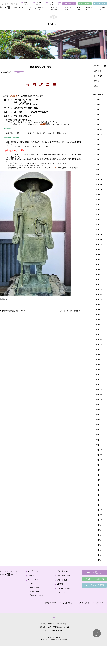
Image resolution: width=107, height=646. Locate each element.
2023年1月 (98, 284)
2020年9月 (98, 405)
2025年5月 (98, 154)
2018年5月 (98, 545)
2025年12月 (98, 129)
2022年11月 (98, 294)
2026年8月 (98, 99)
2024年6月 (98, 209)
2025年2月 (98, 169)
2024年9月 (98, 194)
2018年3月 (98, 555)
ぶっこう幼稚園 (85, 3)
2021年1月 (98, 385)
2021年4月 (98, 370)
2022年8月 (98, 309)
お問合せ (71, 3)
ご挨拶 (31, 584)
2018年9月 (98, 525)
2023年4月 (98, 269)
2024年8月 (98, 199)
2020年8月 (98, 410)
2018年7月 (98, 535)
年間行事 (78, 8)
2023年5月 (98, 264)
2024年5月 (98, 214)
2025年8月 (98, 144)
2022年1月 (98, 334)
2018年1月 (98, 560)
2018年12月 (98, 510)
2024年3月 (98, 224)
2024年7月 (98, 204)
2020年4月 (98, 430)
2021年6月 (98, 359)
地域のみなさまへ (89, 8)
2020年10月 (98, 400)
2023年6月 (98, 259)
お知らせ (30, 8)
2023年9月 (98, 249)
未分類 (96, 81)
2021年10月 (98, 344)
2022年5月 (98, 319)
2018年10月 (98, 520)
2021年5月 (98, 365)
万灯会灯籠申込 (39, 3)
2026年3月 (98, 119)
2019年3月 (98, 495)
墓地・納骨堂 (68, 8)
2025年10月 (98, 134)
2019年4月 (98, 490)
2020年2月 (98, 440)
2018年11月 (98, 515)
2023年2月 (98, 279)
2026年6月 (98, 104)
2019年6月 (98, 480)
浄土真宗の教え (64, 571)
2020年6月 (98, 420)
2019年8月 (98, 470)
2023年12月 (98, 234)
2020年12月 (98, 390)
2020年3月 (98, 435)
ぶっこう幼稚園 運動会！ (70, 311)
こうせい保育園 (101, 3)
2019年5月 (98, 485)
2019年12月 (98, 450)
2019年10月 (98, 460)
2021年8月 (98, 354)
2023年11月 (98, 239)
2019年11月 (98, 455)
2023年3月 (98, 274)
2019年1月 (98, 505)
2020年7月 (98, 415)
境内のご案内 (34, 591)
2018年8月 (98, 530)
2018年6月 (98, 540)
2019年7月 (98, 475)
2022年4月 (98, 324)
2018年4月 (98, 550)
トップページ (20, 8)
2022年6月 (98, 314)
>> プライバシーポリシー (53, 637)
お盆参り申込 (26, 3)
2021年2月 (98, 380)
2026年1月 (98, 124)
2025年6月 (98, 149)
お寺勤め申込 (51, 3)
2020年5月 (98, 425)
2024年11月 (98, 184)
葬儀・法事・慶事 (54, 8)
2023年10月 (98, 244)
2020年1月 (98, 445)
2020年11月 (98, 395)
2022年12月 (98, 289)
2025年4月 (98, 159)
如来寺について (41, 8)
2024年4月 (98, 219)
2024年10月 (98, 189)
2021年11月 (98, 339)
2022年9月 (98, 304)
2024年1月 (98, 229)
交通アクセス (103, 8)
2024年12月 (98, 179)
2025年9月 (98, 139)
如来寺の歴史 (34, 587)
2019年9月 (98, 465)
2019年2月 (98, 500)
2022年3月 (98, 329)
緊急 (96, 86)
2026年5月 (98, 109)
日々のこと (98, 76)
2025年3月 (98, 164)
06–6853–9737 (57, 630)
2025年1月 (98, 174)
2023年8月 (98, 254)
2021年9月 (98, 349)
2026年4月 (98, 114)
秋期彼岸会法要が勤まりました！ (14, 311)
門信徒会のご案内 (36, 595)
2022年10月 (98, 299)
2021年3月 (98, 375)
